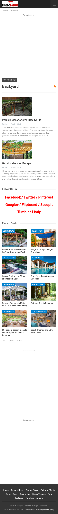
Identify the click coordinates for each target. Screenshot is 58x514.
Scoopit (46, 205)
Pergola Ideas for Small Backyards (21, 119)
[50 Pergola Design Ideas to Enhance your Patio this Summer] (14, 318)
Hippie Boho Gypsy (47, 510)
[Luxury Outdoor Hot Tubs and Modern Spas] (14, 265)
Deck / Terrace (39, 494)
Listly (36, 212)
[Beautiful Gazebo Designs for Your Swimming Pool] (14, 238)
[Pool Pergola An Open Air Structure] (43, 265)
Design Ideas (8, 231)
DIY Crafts (20, 510)
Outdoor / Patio (39, 311)
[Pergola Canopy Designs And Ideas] (43, 238)
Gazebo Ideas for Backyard (17, 163)
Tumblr (23, 212)
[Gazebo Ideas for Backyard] (17, 149)
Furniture (30, 498)
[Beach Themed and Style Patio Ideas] (43, 318)
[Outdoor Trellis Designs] (43, 291)
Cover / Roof (37, 231)
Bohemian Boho (32, 510)
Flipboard (29, 205)
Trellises (19, 498)
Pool (50, 494)
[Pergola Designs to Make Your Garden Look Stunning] (14, 291)
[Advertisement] (29, 47)
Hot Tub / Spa (9, 258)
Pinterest (45, 197)
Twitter (29, 197)
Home (6, 490)
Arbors (39, 498)
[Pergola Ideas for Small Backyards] (17, 106)
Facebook (13, 197)
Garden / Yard (38, 285)
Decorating (25, 494)
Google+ (12, 205)
